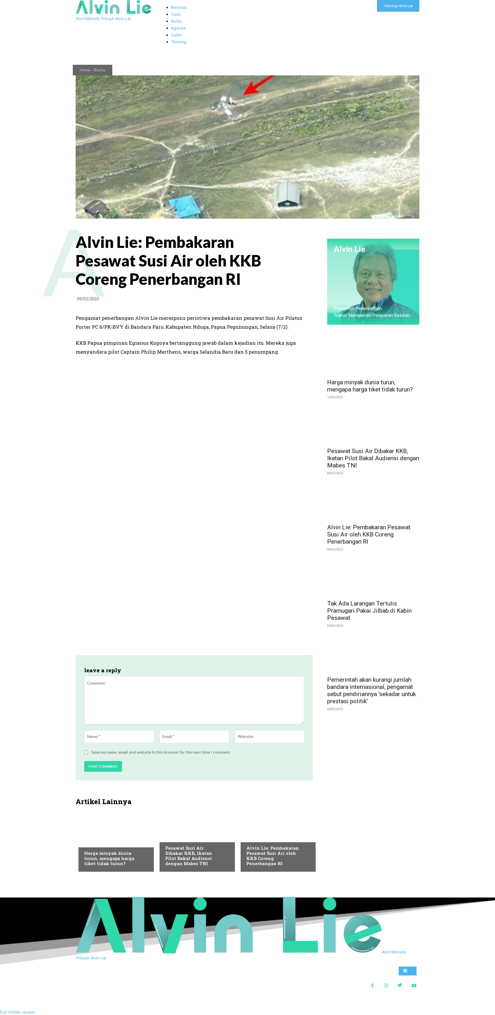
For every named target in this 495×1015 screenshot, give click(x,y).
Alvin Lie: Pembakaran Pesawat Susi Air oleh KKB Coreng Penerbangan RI (272, 855)
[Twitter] (267, 300)
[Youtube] (413, 985)
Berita (99, 69)
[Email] (293, 300)
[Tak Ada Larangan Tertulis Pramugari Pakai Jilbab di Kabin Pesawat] (373, 573)
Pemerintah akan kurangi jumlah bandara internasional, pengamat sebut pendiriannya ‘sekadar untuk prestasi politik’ (371, 690)
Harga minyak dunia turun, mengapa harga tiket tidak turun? (109, 858)
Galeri (90, 841)
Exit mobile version (17, 1012)
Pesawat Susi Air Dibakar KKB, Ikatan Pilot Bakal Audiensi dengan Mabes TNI (188, 855)
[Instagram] (386, 985)
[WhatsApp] (280, 300)
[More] (307, 300)
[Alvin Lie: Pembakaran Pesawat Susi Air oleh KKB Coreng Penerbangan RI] (275, 840)
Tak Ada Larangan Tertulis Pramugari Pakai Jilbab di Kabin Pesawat (369, 610)
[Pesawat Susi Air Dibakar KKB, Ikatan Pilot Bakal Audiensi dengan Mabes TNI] (194, 840)
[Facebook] (254, 300)
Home (85, 69)
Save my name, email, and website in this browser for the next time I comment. (161, 752)
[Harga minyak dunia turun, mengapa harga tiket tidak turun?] (113, 840)
